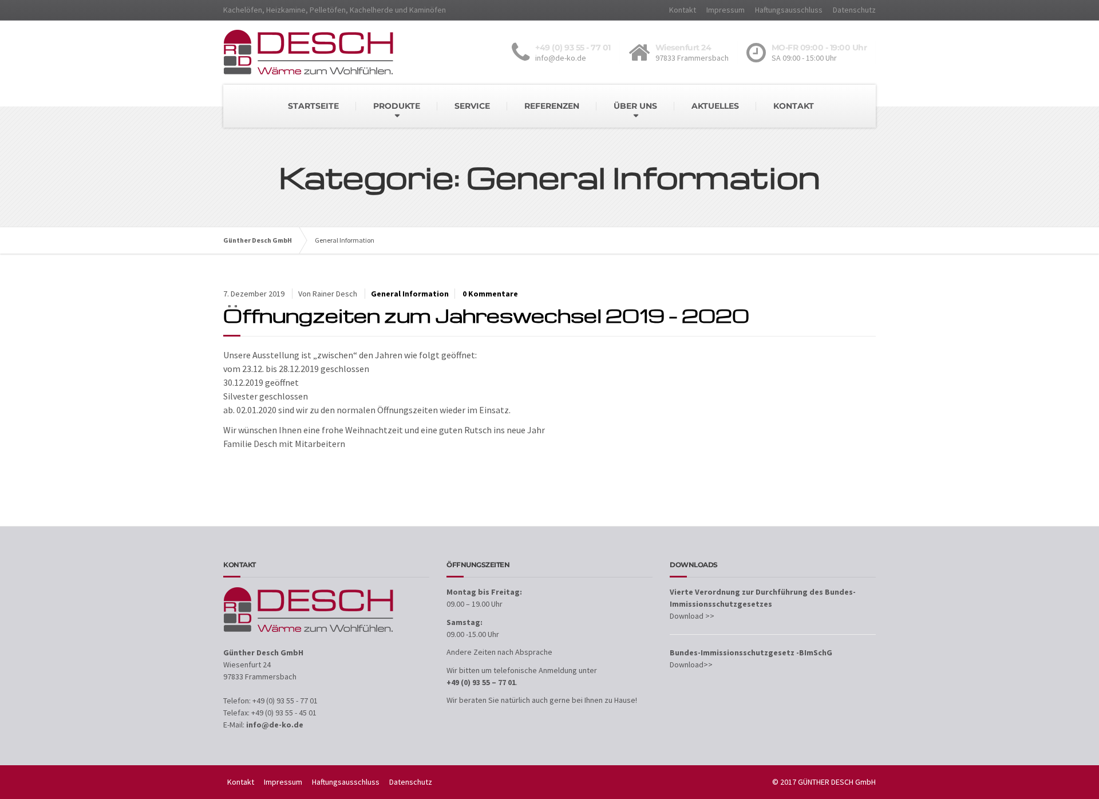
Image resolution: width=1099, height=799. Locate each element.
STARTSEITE (313, 106)
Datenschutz (854, 10)
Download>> (691, 664)
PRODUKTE (396, 106)
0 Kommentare (490, 293)
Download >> (692, 616)
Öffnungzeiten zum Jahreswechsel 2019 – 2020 (486, 315)
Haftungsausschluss (789, 10)
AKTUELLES (715, 106)
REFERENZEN (551, 106)
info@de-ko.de (274, 724)
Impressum (725, 10)
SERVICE (472, 106)
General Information (410, 293)
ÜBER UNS (635, 106)
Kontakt (682, 10)
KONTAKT (793, 106)
